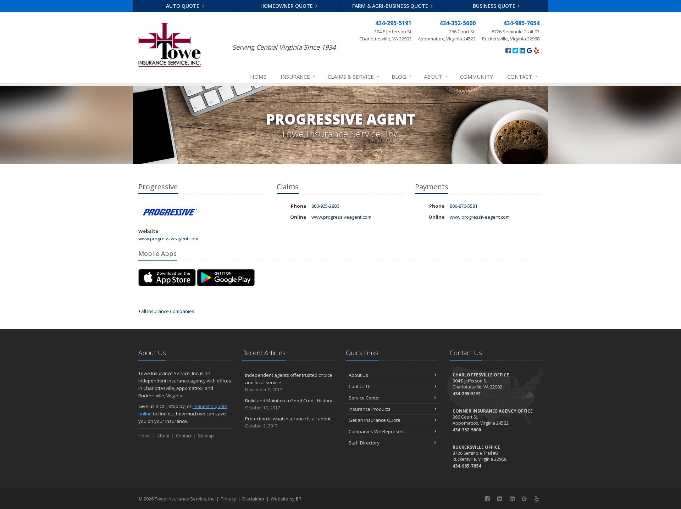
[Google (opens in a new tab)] (529, 50)
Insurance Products (370, 409)
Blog (402, 76)
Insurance (298, 76)
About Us (358, 375)
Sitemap (206, 436)
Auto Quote (183, 5)
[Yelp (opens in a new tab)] (536, 50)
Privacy (228, 499)
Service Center (364, 398)
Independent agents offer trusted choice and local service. (288, 382)
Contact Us (360, 386)
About (436, 76)
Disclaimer (253, 499)
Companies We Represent (377, 431)
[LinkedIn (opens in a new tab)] (522, 50)
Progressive (170, 212)
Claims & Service (354, 76)
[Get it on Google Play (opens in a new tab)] (226, 277)
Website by (286, 499)
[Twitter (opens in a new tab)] (515, 50)
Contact (522, 76)
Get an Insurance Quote (374, 420)
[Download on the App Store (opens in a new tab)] (167, 277)
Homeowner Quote (287, 5)
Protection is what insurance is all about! (288, 422)
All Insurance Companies (167, 311)
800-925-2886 (325, 206)
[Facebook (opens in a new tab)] (508, 50)
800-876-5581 (463, 206)
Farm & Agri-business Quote (391, 5)
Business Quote (495, 5)
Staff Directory (364, 443)
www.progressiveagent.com (168, 238)
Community (476, 76)
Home (258, 76)
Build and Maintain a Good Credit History (288, 404)
